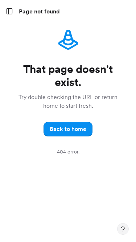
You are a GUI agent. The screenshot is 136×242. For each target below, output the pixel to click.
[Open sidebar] (9, 11)
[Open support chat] (123, 229)
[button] (68, 129)
